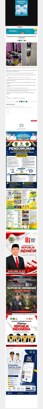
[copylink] (24, 40)
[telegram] (23, 40)
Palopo (7, 35)
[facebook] (18, 40)
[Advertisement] (21, 402)
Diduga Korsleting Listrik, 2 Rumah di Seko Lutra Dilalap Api (21, 77)
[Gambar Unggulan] (21, 54)
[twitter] (19, 40)
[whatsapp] (21, 40)
